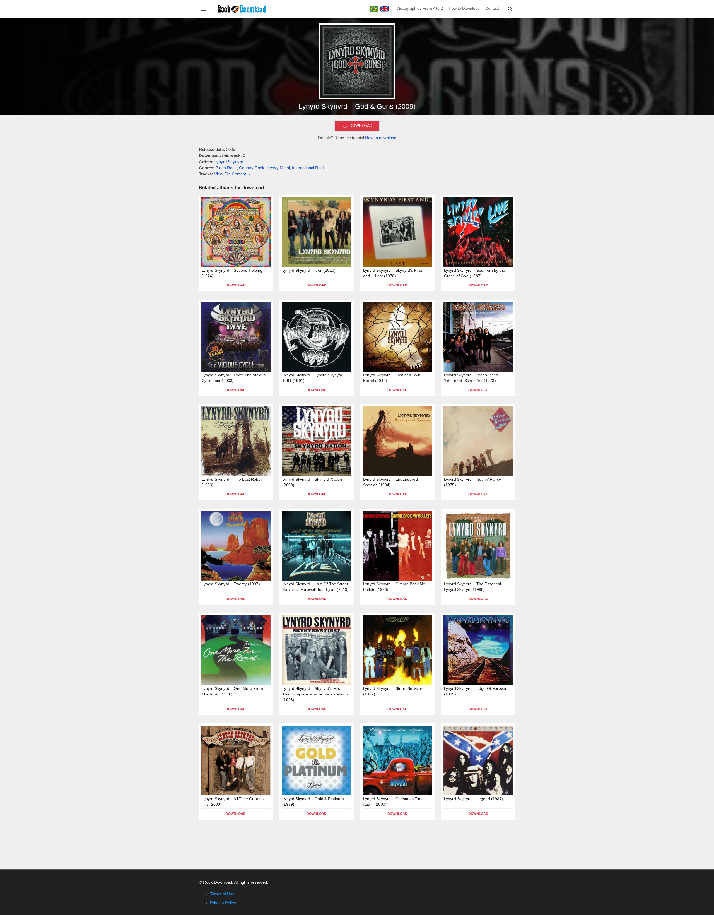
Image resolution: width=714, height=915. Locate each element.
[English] (384, 8)
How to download (380, 137)
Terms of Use (222, 894)
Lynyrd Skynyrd (228, 161)
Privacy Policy (223, 902)
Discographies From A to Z (419, 8)
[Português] (374, 9)
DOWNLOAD (360, 125)
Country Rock (251, 167)
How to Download (464, 8)
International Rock (308, 167)
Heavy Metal (278, 167)
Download (236, 285)
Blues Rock (226, 167)
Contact (492, 8)
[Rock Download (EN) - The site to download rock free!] (242, 8)
